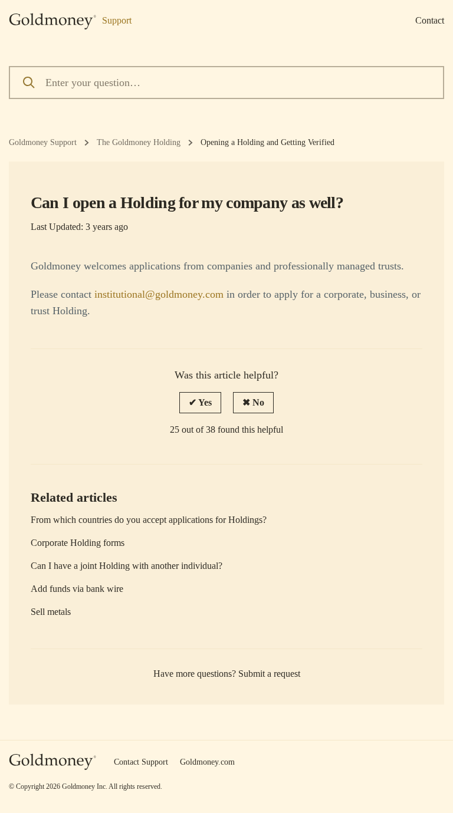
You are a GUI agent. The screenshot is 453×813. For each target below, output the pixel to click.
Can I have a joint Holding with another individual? (126, 566)
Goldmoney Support (43, 142)
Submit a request (269, 674)
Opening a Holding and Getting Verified (267, 142)
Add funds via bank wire (77, 589)
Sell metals (51, 612)
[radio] (200, 402)
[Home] (52, 762)
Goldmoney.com (207, 762)
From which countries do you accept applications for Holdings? (149, 520)
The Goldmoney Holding (138, 142)
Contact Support (141, 762)
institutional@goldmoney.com (159, 294)
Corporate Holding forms (77, 543)
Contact (429, 20)
